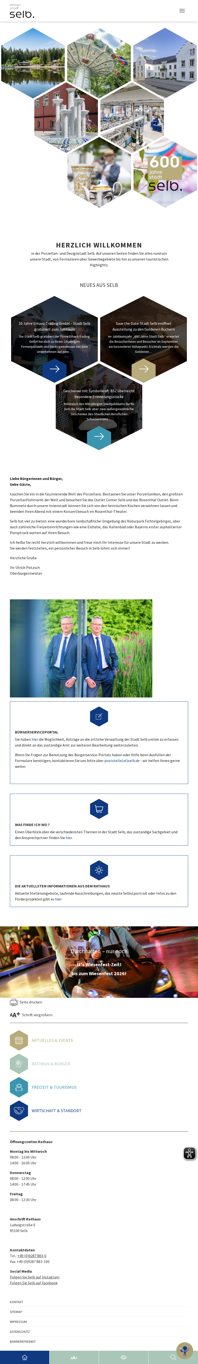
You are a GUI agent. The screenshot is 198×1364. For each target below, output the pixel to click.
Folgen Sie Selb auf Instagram (34, 1277)
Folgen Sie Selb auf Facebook (33, 1282)
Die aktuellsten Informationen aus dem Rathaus (62, 886)
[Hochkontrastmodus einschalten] (123, 1357)
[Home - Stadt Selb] (24, 1357)
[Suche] (173, 1357)
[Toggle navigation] (182, 11)
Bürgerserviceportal (36, 732)
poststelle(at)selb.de (122, 760)
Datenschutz (20, 1331)
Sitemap (16, 1312)
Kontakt (16, 1302)
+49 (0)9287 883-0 (31, 1255)
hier (35, 739)
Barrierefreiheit (23, 1341)
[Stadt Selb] (22, 11)
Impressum (18, 1322)
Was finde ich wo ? (32, 824)
